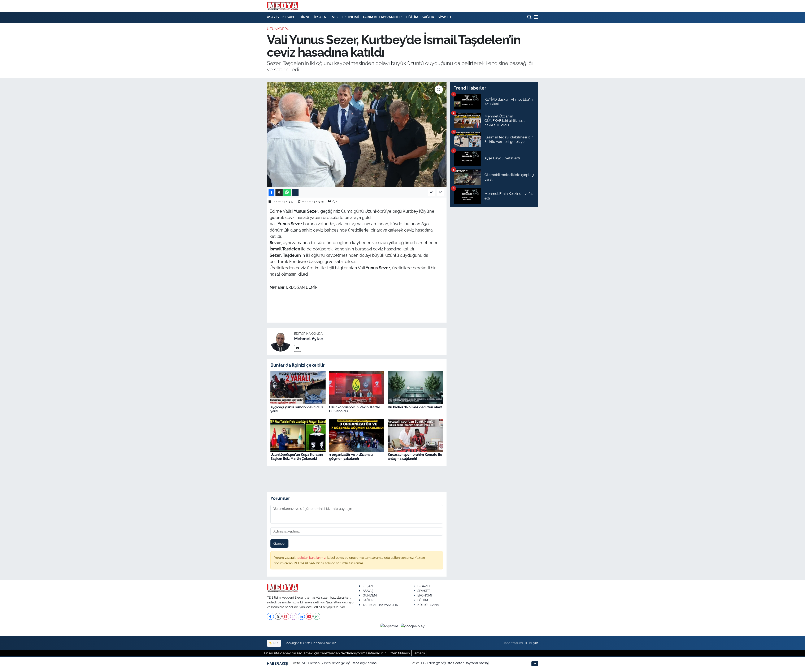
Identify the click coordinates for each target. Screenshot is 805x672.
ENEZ (334, 17)
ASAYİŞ (273, 17)
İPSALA (320, 17)
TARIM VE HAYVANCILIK (382, 17)
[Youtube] (309, 616)
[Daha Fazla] (295, 192)
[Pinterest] (285, 616)
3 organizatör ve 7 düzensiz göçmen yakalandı (351, 457)
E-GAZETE (424, 586)
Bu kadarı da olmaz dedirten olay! (415, 407)
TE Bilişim (531, 643)
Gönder (279, 543)
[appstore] (390, 626)
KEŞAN (288, 17)
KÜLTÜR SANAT (429, 605)
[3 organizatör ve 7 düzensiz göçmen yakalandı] (356, 435)
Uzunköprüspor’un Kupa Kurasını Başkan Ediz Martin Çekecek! (296, 457)
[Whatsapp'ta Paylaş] (287, 192)
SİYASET (445, 17)
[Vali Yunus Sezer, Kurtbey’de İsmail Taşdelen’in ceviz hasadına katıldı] (357, 134)
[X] (278, 616)
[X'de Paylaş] (279, 192)
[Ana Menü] (535, 17)
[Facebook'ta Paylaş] (271, 192)
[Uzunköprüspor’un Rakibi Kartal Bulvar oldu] (356, 387)
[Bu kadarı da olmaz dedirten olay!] (415, 387)
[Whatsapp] (316, 616)
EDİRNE (303, 17)
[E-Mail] (297, 348)
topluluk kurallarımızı (311, 557)
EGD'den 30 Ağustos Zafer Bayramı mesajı (455, 663)
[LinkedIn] (301, 616)
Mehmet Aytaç (308, 338)
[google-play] (413, 626)
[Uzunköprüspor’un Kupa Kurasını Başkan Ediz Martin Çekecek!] (298, 435)
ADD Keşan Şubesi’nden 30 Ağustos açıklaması (339, 663)
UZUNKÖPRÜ (278, 29)
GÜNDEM (370, 595)
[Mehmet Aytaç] (280, 341)
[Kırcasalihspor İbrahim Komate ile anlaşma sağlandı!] (415, 435)
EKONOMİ (350, 17)
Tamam (419, 653)
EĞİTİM (412, 17)
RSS (276, 643)
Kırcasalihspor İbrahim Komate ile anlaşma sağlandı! (415, 457)
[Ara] (529, 17)
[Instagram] (293, 616)
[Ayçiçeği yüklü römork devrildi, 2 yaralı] (298, 387)
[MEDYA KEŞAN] (282, 6)
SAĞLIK (428, 17)
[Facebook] (270, 616)
